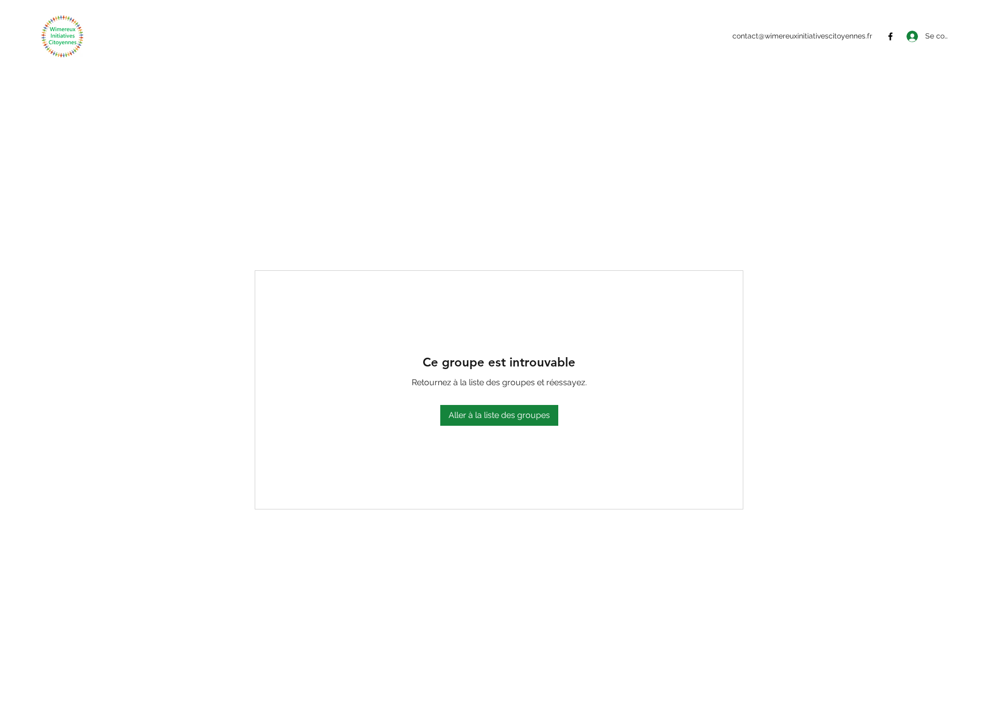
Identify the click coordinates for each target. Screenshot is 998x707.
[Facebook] (890, 36)
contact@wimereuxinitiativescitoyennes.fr (802, 36)
